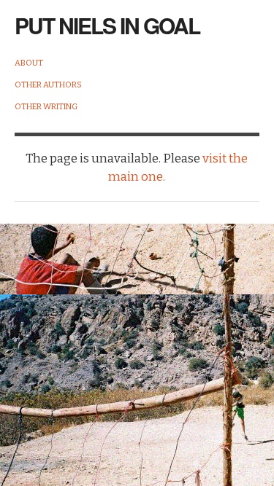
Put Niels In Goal (107, 25)
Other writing (46, 106)
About (29, 63)
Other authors (48, 85)
